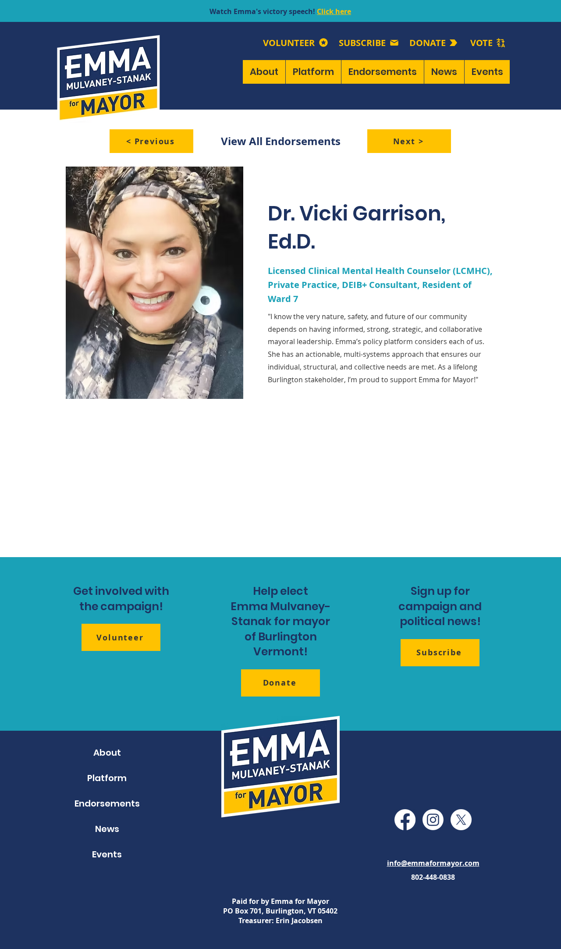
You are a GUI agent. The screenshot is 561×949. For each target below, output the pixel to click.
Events (107, 854)
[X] (461, 819)
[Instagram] (433, 819)
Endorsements (107, 803)
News (107, 829)
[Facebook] (404, 819)
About (107, 752)
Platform (107, 778)
